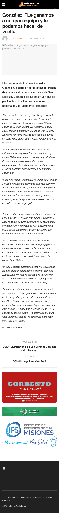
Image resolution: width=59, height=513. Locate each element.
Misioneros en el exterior (30, 497)
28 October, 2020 (36, 38)
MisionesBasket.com (17, 506)
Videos (49, 497)
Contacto (6, 500)
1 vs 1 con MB (8, 497)
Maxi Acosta (17, 38)
